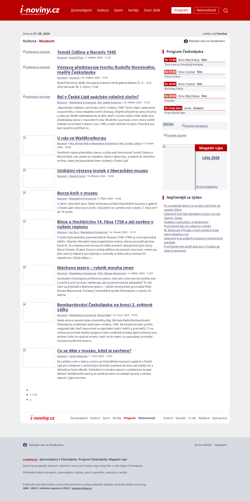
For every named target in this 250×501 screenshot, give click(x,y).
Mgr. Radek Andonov (109, 102)
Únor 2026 (152, 10)
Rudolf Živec (76, 57)
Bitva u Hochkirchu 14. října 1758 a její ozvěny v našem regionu (105, 224)
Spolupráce (219, 418)
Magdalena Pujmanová (82, 102)
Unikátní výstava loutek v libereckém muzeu (102, 170)
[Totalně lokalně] (175, 135)
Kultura (103, 10)
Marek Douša (77, 176)
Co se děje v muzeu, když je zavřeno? (94, 350)
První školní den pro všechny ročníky (187, 226)
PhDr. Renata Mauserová (111, 273)
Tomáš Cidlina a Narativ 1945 (86, 52)
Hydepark (220, 445)
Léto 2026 (211, 157)
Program (130, 418)
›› (30, 399)
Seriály (133, 10)
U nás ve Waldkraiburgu (81, 138)
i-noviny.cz (30, 459)
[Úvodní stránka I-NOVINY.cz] (43, 418)
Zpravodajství (81, 10)
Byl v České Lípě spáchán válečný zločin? (98, 96)
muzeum (74, 77)
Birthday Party (174, 88)
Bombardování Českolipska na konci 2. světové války (104, 307)
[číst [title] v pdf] (179, 167)
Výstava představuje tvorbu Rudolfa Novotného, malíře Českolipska (106, 69)
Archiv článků (203, 445)
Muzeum (46, 41)
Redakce (204, 418)
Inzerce (168, 418)
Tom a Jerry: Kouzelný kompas (184, 64)
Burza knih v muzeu (77, 193)
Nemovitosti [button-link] (206, 10)
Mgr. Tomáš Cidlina (130, 143)
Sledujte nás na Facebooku (206, 41)
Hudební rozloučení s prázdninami (186, 222)
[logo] (40, 10)
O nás (192, 418)
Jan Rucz (74, 232)
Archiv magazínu (207, 187)
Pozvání (170, 101)
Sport (118, 10)
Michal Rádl (104, 315)
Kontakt (181, 418)
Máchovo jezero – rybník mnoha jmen (95, 267)
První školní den (175, 113)
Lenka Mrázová (78, 356)
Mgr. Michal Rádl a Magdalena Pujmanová (93, 143)
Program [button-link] (181, 10)
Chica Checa (172, 76)
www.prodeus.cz (82, 488)
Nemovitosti (146, 418)
